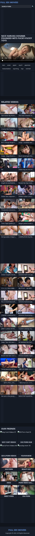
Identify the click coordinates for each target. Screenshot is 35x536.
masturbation (6, 69)
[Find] (32, 6)
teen (3, 65)
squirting (16, 69)
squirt (20, 65)
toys (22, 69)
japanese (27, 65)
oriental (28, 69)
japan (14, 65)
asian (9, 65)
